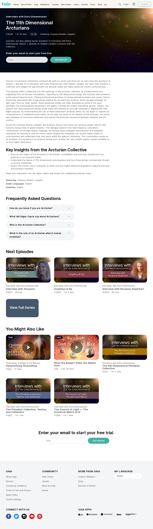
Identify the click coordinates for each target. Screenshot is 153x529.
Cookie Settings (13, 499)
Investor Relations (86, 477)
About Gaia (11, 477)
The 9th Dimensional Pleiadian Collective (121, 367)
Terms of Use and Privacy (18, 490)
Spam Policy (12, 495)
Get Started (61, 60)
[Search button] (120, 4)
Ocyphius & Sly (63, 289)
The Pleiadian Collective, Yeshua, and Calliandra (26, 411)
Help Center (47, 477)
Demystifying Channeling (21, 365)
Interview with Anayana (20, 289)
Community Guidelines (16, 486)
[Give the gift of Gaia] (134, 4)
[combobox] (128, 476)
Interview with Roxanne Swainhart (123, 289)
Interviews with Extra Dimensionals (26, 16)
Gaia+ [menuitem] (92, 4)
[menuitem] (16, 3)
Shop (80, 481)
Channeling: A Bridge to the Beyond (23, 363)
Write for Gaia (48, 486)
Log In (144, 4)
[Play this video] (28, 347)
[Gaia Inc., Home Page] (6, 3)
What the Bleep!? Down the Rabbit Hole (75, 364)
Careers (46, 481)
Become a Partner (87, 486)
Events (45, 490)
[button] (40, 208)
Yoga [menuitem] (36, 4)
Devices (10, 481)
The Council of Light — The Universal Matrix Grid (71, 411)
